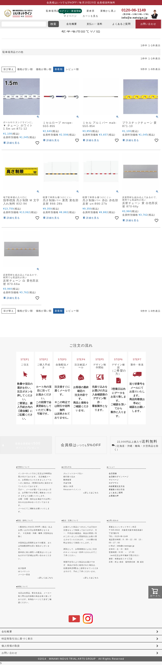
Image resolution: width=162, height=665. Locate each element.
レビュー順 (72, 69)
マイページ (70, 16)
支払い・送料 (94, 24)
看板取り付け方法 (117, 489)
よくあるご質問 (121, 24)
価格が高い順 (44, 69)
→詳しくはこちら (91, 492)
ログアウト (114, 483)
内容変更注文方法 (117, 486)
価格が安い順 (25, 69)
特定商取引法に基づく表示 (17, 638)
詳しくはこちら (46, 578)
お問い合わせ (148, 24)
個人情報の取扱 (11, 645)
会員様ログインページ (118, 476)
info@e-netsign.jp (135, 17)
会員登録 (113, 473)
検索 (53, 24)
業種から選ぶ (108, 10)
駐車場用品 (52, 10)
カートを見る (90, 16)
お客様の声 (114, 496)
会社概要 (71, 24)
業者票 (90, 10)
